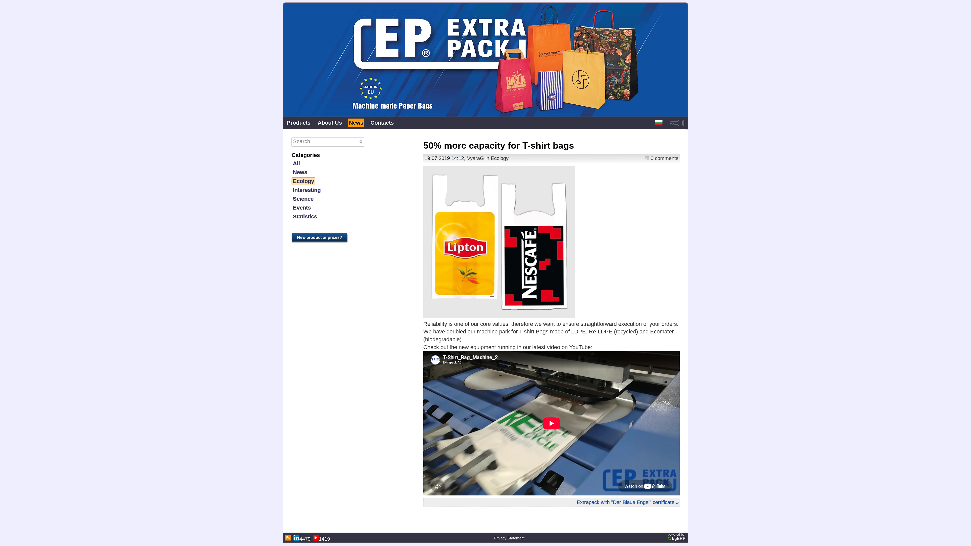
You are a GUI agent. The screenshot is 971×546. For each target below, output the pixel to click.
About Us (330, 123)
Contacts (382, 123)
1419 (324, 539)
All (296, 163)
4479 (305, 539)
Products (299, 123)
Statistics (305, 216)
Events (302, 207)
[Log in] (677, 123)
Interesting (307, 190)
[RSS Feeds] (287, 537)
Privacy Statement (509, 538)
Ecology (303, 181)
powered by (677, 537)
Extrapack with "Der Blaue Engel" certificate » (628, 502)
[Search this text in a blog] (361, 142)
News (356, 123)
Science (303, 199)
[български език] (659, 123)
